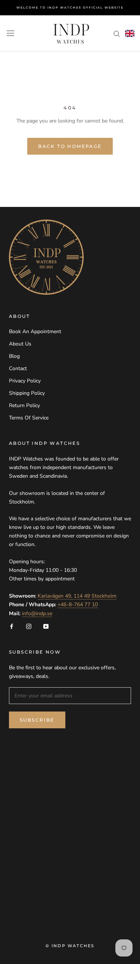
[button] (129, 33)
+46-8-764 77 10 (77, 604)
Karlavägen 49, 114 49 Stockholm (77, 595)
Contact (18, 368)
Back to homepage (70, 146)
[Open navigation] (10, 33)
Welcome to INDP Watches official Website (70, 7)
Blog (14, 356)
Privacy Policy (25, 380)
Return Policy (24, 405)
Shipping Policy (27, 393)
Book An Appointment (35, 331)
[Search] (116, 33)
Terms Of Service (29, 417)
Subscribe (37, 720)
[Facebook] (11, 626)
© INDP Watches (70, 945)
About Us (20, 343)
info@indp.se (37, 613)
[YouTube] (46, 626)
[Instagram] (28, 626)
